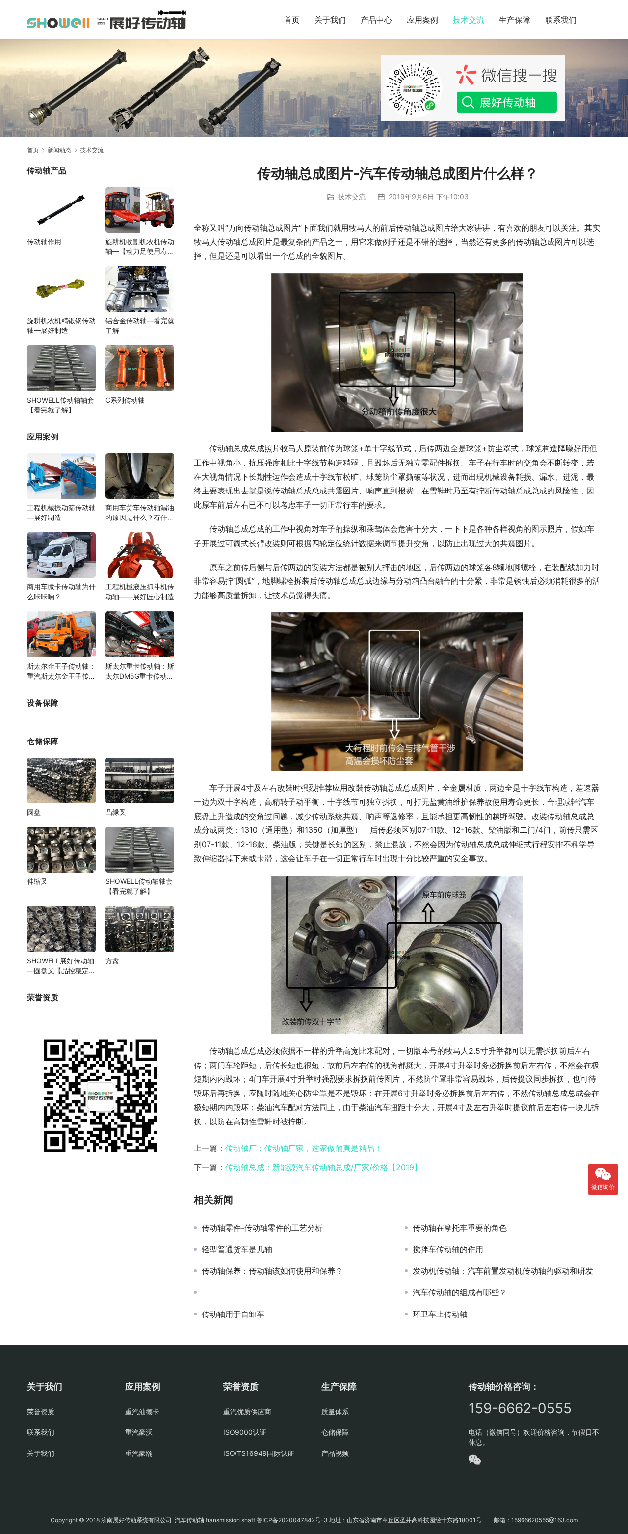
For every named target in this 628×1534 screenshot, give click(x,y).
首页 (292, 20)
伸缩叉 (37, 881)
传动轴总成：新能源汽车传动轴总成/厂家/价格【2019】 (323, 1167)
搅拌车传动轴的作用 (448, 1249)
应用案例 (422, 20)
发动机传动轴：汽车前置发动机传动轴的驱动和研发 (503, 1270)
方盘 (112, 961)
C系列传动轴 (125, 400)
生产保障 (514, 20)
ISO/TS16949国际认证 (258, 1453)
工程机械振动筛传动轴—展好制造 (61, 512)
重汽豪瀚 (139, 1453)
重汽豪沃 (139, 1432)
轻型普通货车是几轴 (237, 1249)
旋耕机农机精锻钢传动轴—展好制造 (61, 325)
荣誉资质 (40, 1411)
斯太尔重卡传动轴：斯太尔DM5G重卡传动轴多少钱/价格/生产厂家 (139, 671)
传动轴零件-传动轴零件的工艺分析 (262, 1227)
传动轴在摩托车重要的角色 (460, 1227)
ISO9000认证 (244, 1432)
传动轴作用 (44, 241)
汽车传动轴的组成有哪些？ (460, 1292)
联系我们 (560, 20)
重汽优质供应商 (247, 1411)
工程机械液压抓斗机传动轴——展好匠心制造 (139, 591)
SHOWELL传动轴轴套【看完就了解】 (60, 405)
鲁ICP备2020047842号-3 (292, 1520)
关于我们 (330, 20)
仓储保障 (335, 1432)
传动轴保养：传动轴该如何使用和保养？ (272, 1270)
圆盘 (34, 812)
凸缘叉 (115, 812)
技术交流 (468, 20)
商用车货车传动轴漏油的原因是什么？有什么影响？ (139, 512)
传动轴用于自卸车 (233, 1314)
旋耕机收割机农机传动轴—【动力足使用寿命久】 (139, 246)
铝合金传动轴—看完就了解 (139, 325)
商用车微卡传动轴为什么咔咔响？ (61, 591)
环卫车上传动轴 (440, 1314)
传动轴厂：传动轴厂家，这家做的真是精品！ (303, 1148)
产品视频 (335, 1453)
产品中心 (376, 20)
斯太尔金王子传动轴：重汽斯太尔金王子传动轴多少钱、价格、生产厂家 (61, 671)
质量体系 (335, 1411)
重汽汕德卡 (142, 1411)
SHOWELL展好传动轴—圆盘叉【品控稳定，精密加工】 (61, 966)
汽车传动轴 (189, 1520)
